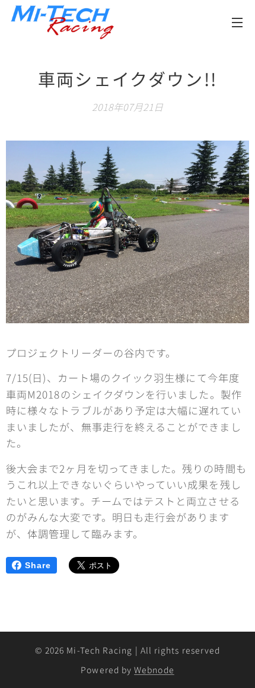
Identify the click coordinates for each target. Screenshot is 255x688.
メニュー (237, 22)
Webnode (154, 670)
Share (38, 565)
